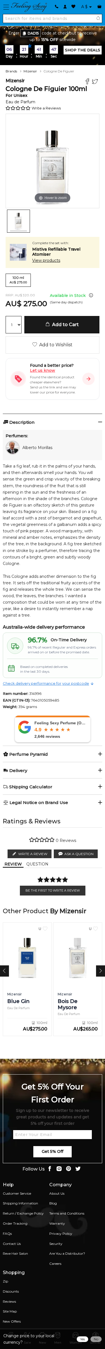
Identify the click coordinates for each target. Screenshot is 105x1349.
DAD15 (33, 33)
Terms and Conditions (66, 1213)
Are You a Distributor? (67, 1253)
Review (13, 864)
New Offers (12, 1321)
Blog (53, 1203)
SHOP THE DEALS (82, 50)
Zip (5, 1281)
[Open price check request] (88, 379)
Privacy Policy (60, 1233)
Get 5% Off (52, 1151)
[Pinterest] (68, 1169)
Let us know (42, 370)
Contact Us (12, 1244)
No (96, 1339)
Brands (11, 71)
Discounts (11, 1291)
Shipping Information (20, 1203)
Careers (55, 1263)
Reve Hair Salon (15, 1253)
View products (46, 260)
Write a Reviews (46, 108)
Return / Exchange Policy (23, 1213)
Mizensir (30, 71)
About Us (56, 1193)
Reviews (9, 1301)
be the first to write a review (52, 890)
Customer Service (17, 1193)
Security (55, 1244)
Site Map (10, 1311)
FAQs (7, 1233)
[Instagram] (59, 1169)
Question (37, 864)
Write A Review (32, 854)
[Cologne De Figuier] (18, 221)
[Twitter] (95, 82)
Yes (82, 1339)
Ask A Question (79, 854)
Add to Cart (64, 324)
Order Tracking (15, 1223)
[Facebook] (88, 82)
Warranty (57, 1223)
